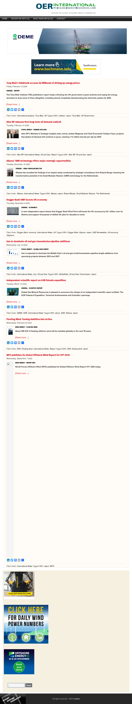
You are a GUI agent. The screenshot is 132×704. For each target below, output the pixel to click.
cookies (76, 699)
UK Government (87, 115)
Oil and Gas (45, 154)
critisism (62, 115)
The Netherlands (103, 193)
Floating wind (27, 348)
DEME (19, 313)
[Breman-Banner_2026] (19, 599)
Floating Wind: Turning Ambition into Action (29, 319)
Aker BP (20, 154)
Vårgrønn (10, 235)
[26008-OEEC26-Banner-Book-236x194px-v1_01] (19, 674)
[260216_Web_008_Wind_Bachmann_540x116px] (66, 74)
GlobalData (63, 274)
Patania (69, 313)
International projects (25, 115)
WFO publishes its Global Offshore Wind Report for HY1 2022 (38, 355)
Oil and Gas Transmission (79, 274)
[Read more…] (13, 104)
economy (32, 232)
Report (54, 154)
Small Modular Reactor (85, 193)
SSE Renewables (100, 232)
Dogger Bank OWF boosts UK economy (26, 199)
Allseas (20, 193)
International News (32, 154)
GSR (25, 313)
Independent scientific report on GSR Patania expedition (36, 280)
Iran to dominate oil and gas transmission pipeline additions (38, 241)
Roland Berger (69, 193)
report (68, 115)
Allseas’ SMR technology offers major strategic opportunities (38, 160)
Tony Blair (39, 115)
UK (45, 115)
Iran (34, 274)
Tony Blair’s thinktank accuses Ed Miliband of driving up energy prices (43, 83)
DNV (19, 348)
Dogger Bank (22, 232)
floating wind (77, 348)
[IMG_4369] (66, 58)
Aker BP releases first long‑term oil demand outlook (33, 122)
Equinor (82, 232)
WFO (52, 566)
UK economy (113, 232)
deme (57, 313)
